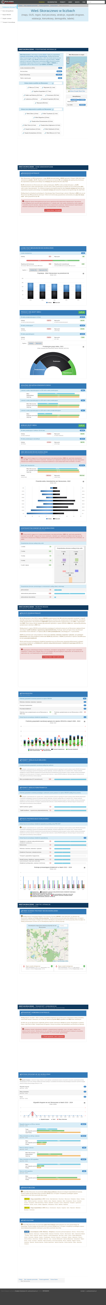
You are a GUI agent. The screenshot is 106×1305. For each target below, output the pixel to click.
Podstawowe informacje (8, 7)
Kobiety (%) (33, 270)
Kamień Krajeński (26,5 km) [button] (50, 99)
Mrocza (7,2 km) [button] (34, 87)
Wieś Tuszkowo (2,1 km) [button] (50, 113)
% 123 (81, 312)
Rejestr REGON (6, 14)
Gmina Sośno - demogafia (54, 210)
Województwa (52, 2)
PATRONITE (46, 1291)
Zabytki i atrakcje (6, 18)
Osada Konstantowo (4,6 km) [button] (32, 133)
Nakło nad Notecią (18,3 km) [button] (33, 95)
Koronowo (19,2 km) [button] (53, 95)
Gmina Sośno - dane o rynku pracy (53, 657)
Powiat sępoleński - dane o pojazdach (54, 1036)
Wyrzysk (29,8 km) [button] (42, 103)
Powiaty (62, 2)
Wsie (83, 2)
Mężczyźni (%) (43, 270)
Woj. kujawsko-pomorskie (31, 5)
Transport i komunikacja (8, 22)
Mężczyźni (38, 343)
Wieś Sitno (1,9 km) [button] (32, 113)
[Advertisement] (97, 34)
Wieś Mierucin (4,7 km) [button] (53, 133)
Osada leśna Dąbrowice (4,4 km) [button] (50, 125)
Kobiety (31, 343)
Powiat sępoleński (44, 5)
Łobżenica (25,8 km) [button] (31, 99)
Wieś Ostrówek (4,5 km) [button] (52, 129)
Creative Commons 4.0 (21, 1291)
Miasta (77, 2)
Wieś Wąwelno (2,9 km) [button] (42, 117)
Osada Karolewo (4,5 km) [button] (32, 129)
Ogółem (24, 343)
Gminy (70, 2)
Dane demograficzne (7, 11)
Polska (20, 5)
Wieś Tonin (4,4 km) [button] (30, 125)
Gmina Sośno (54, 5)
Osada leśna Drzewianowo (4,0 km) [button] (42, 121)
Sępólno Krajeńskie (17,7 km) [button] (42, 91)
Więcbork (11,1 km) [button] (49, 87)
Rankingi (42, 2)
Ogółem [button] (24, 270)
